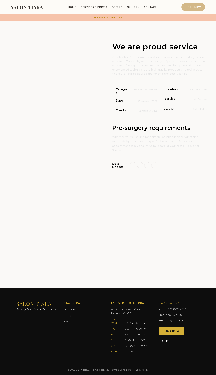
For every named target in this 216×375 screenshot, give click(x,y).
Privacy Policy (140, 370)
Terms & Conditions (121, 370)
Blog (66, 321)
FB (161, 341)
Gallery (133, 7)
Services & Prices (94, 7)
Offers (117, 7)
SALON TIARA (27, 7)
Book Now (193, 7)
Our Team (70, 309)
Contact (150, 7)
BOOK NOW (171, 330)
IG (167, 341)
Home (72, 7)
